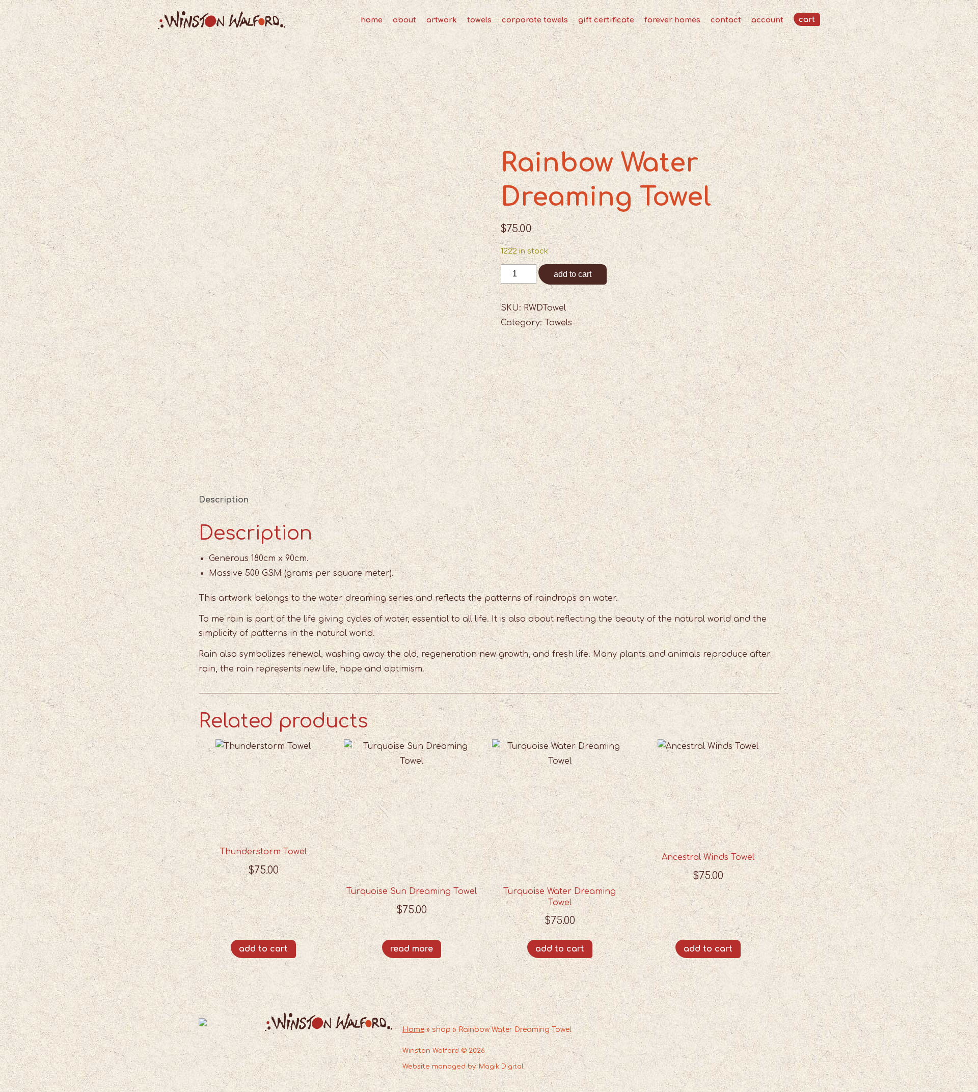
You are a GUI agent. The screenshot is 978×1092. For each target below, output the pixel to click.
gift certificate (606, 20)
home (372, 20)
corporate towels (535, 20)
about (404, 20)
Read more (411, 949)
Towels (558, 322)
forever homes (672, 20)
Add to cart (572, 274)
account (767, 20)
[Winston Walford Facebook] (743, 1061)
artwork (441, 20)
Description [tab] (224, 500)
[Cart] (807, 19)
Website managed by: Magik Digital (463, 1066)
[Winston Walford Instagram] (767, 1061)
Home (413, 1029)
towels (479, 20)
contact (726, 20)
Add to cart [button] (263, 949)
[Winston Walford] (221, 27)
